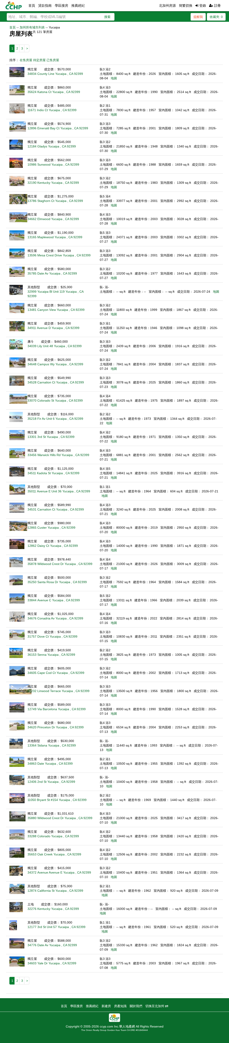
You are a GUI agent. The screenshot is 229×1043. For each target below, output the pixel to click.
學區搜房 (61, 5)
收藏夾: (216, 17)
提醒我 (198, 17)
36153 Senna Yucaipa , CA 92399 (51, 654)
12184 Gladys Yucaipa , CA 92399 (52, 146)
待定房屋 (39, 60)
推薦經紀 (78, 5)
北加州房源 (167, 5)
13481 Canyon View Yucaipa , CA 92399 (56, 310)
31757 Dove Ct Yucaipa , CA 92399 (52, 636)
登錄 (202, 5)
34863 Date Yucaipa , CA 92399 (50, 763)
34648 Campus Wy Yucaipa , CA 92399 (55, 364)
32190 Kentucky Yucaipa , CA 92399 (53, 182)
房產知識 (120, 1006)
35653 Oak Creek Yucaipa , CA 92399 (54, 854)
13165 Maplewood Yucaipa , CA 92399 (55, 237)
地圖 (114, 78)
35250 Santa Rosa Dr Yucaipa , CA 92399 (57, 582)
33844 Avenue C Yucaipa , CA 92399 (54, 600)
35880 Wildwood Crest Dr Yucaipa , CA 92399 (60, 818)
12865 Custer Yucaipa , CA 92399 (51, 527)
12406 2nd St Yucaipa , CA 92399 (51, 781)
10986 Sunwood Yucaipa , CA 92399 (53, 164)
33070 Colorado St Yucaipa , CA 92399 (55, 400)
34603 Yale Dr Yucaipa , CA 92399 (52, 963)
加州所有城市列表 (32, 27)
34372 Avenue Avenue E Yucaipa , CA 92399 (59, 872)
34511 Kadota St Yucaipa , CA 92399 (53, 473)
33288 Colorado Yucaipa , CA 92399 (53, 836)
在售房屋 (26, 60)
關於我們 (136, 1006)
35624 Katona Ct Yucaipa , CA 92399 (54, 92)
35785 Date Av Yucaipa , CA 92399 (52, 273)
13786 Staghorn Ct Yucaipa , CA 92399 (55, 201)
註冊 (217, 5)
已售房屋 (53, 60)
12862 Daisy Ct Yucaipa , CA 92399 (53, 545)
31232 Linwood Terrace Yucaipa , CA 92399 (58, 691)
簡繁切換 (185, 5)
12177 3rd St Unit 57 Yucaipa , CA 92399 (56, 927)
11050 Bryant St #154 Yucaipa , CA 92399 (57, 800)
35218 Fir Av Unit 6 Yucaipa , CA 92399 (55, 418)
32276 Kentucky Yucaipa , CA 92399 (53, 909)
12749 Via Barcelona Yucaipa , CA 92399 (57, 709)
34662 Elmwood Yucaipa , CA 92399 (53, 219)
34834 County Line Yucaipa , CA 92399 (55, 74)
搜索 (107, 17)
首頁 (31, 5)
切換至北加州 (155, 1006)
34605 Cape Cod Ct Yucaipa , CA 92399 (56, 673)
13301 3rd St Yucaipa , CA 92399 (51, 437)
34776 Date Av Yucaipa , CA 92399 (52, 945)
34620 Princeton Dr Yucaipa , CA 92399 (56, 727)
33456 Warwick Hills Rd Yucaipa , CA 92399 (58, 455)
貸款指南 (45, 5)
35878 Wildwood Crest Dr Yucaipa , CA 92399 (60, 564)
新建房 (106, 1006)
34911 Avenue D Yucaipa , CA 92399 (53, 328)
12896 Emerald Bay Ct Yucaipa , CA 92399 (58, 128)
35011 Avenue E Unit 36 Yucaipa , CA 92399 (59, 491)
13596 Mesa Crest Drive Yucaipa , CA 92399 (59, 255)
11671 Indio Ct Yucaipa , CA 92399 (52, 110)
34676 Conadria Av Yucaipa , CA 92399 (55, 618)
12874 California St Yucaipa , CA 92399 (55, 890)
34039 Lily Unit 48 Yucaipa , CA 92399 (55, 346)
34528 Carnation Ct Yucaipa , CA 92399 (56, 382)
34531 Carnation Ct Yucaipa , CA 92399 (56, 509)
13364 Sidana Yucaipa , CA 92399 (52, 745)
